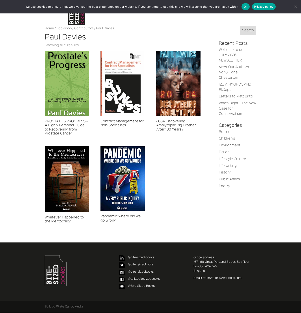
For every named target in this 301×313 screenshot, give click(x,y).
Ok (246, 6)
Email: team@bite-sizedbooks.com (217, 278)
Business (226, 132)
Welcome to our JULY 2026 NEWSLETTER (232, 55)
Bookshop (64, 28)
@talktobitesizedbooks (144, 279)
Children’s (227, 138)
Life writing (228, 166)
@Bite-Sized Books (141, 286)
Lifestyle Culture (232, 159)
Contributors (84, 28)
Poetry (224, 186)
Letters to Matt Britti (236, 96)
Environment (229, 145)
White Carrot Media (69, 306)
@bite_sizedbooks (141, 264)
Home (49, 28)
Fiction (224, 152)
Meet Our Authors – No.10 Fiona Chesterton (235, 72)
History (225, 172)
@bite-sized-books (141, 257)
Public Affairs (229, 179)
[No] (295, 6)
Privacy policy (263, 6)
